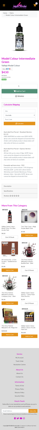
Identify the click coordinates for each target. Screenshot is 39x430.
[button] (19, 96)
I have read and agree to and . (20, 414)
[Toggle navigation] (4, 5)
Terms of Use (19, 385)
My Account (20, 357)
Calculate (20, 123)
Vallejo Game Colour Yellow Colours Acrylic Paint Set (28, 327)
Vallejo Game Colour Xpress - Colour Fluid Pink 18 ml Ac (28, 294)
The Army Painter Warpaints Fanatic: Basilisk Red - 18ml (27, 261)
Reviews (7, 196)
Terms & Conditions (22, 414)
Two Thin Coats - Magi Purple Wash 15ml (28, 227)
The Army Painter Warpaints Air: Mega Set (9, 326)
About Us (19, 373)
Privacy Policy (19, 389)
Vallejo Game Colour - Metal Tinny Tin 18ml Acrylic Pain (8, 228)
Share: (4, 69)
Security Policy (19, 396)
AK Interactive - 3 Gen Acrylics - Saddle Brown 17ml (9, 261)
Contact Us (19, 377)
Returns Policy (19, 392)
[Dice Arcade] (19, 5)
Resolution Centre (20, 364)
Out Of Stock (9, 237)
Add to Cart (20, 91)
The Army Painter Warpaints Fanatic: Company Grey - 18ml (8, 294)
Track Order (20, 361)
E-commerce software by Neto (28, 425)
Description (7, 186)
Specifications (8, 191)
